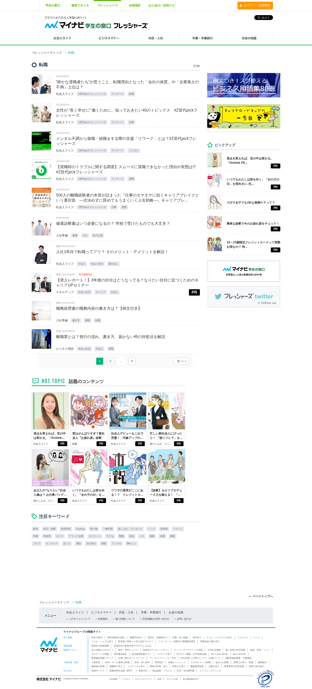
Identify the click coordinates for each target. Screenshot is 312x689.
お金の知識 (176, 612)
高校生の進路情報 (100, 646)
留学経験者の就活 (116, 637)
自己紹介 (91, 543)
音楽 (131, 536)
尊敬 (121, 536)
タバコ (59, 536)
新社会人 (113, 263)
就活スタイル (80, 5)
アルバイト (242, 637)
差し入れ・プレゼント (130, 528)
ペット (151, 528)
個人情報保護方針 (190, 679)
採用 (159, 679)
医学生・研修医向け (157, 637)
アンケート (117, 94)
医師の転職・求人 (158, 666)
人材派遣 (95, 662)
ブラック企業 (76, 536)
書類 (87, 320)
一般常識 (108, 528)
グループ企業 (172, 679)
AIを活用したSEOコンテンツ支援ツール (200, 658)
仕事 (131, 122)
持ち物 (94, 528)
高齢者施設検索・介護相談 (238, 658)
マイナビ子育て (164, 654)
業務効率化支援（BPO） (121, 670)
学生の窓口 (53, 5)
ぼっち (67, 543)
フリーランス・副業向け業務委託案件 (176, 641)
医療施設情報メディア (102, 658)
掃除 (152, 536)
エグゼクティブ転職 (201, 662)
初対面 (164, 528)
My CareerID (239, 654)
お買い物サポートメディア (131, 658)
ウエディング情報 (100, 654)
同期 (35, 536)
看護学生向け (136, 637)
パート (256, 637)
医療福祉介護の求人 (210, 641)
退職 (131, 178)
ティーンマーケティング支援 (188, 650)
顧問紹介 (262, 662)
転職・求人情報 (180, 637)
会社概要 (113, 679)
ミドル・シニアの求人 (102, 641)
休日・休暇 (49, 528)
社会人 (82, 263)
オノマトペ (52, 543)
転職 (131, 94)
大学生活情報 (214, 650)
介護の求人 (213, 666)
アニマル (116, 543)
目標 (162, 536)
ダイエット (95, 536)
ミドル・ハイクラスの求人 (219, 637)
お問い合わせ (184, 618)
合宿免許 (135, 5)
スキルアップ (65, 292)
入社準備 (62, 235)
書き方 (76, 320)
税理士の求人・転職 (243, 662)
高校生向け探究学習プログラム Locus (132, 646)
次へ (181, 361)
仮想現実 (66, 528)
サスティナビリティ (144, 679)
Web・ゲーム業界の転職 (117, 662)
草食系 (47, 536)
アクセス (126, 679)
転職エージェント (177, 662)
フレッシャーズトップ (47, 52)
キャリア (101, 292)
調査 (103, 543)
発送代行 (143, 670)
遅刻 (78, 543)
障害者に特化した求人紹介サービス (135, 641)
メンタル (134, 150)
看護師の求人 (116, 666)
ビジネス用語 (65, 348)
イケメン (178, 528)
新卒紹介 (159, 662)
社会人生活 (97, 263)
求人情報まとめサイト (102, 650)
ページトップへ (263, 596)
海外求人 (197, 637)
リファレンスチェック (210, 670)
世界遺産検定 (120, 654)
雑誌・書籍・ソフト (260, 650)
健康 (74, 235)
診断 (74, 443)
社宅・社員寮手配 (186, 670)
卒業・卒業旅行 (151, 612)
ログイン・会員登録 (257, 5)
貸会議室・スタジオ (162, 670)
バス (141, 536)
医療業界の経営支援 (234, 666)
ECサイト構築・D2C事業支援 (191, 654)
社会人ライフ (65, 94)
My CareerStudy (219, 654)
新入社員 (98, 235)
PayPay (80, 528)
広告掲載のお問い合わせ (155, 618)
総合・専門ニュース (128, 650)
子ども (110, 536)
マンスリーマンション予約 (162, 658)
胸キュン (131, 543)
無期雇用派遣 (197, 666)
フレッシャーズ (107, 5)
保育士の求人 (178, 666)
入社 (85, 235)
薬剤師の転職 (98, 666)
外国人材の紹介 (256, 666)
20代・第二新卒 (142, 662)
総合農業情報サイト (142, 654)
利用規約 (103, 618)
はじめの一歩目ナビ (162, 5)
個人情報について (125, 618)
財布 (35, 528)
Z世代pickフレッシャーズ (92, 94)
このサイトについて (79, 618)
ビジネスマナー (101, 612)
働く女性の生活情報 (235, 650)
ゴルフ (36, 543)
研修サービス (98, 670)
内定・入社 (126, 612)
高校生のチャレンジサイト (156, 650)
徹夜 (172, 536)
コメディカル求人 (136, 666)
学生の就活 (96, 637)
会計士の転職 (222, 662)
